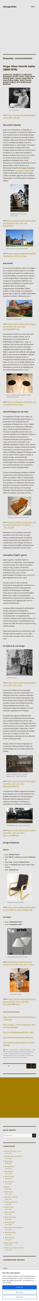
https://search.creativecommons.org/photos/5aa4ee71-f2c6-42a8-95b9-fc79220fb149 (19, 1001)
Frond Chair (9, 1207)
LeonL (17, 786)
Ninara (17, 329)
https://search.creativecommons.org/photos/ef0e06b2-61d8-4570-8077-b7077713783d (19, 832)
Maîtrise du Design (25, 1049)
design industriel (24, 1051)
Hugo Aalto (21, 1055)
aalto (33, 1049)
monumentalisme (8, 1057)
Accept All (19, 1287)
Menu (33, 6)
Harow (7, 1187)
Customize (19, 1292)
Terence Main (10, 1212)
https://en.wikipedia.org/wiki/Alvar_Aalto (18, 1032)
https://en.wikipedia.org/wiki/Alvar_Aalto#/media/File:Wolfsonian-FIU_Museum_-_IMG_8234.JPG (19, 524)
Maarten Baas (10, 1238)
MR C (7, 1049)
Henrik (15, 1055)
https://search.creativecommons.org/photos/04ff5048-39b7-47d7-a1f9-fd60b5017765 (19, 223)
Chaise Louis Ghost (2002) (14, 1248)
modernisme (29, 1055)
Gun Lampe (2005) (11, 1243)
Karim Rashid (10, 1222)
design (16, 1051)
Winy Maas (9, 1161)
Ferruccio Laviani (11, 1197)
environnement (19, 1053)
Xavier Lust (9, 1192)
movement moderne (20, 1057)
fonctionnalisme (8, 1055)
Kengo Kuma (9, 1166)
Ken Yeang (9, 1171)
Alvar (4, 1051)
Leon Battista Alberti (21, 170)
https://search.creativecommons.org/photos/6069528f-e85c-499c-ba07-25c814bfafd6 (19, 326)
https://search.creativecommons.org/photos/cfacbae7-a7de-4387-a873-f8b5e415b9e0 (19, 783)
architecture (10, 1051)
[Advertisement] (19, 30)
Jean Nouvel (9, 1182)
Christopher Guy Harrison (14, 1227)
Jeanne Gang (9, 1176)
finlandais (28, 1053)
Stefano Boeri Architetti (13, 1156)
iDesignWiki (9, 6)
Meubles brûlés (10, 1232)
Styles (5, 1268)
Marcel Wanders (10, 1217)
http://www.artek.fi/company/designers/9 (18, 1037)
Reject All (19, 1297)
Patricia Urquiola (11, 1202)
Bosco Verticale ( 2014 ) (13, 1151)
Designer (12, 1053)
